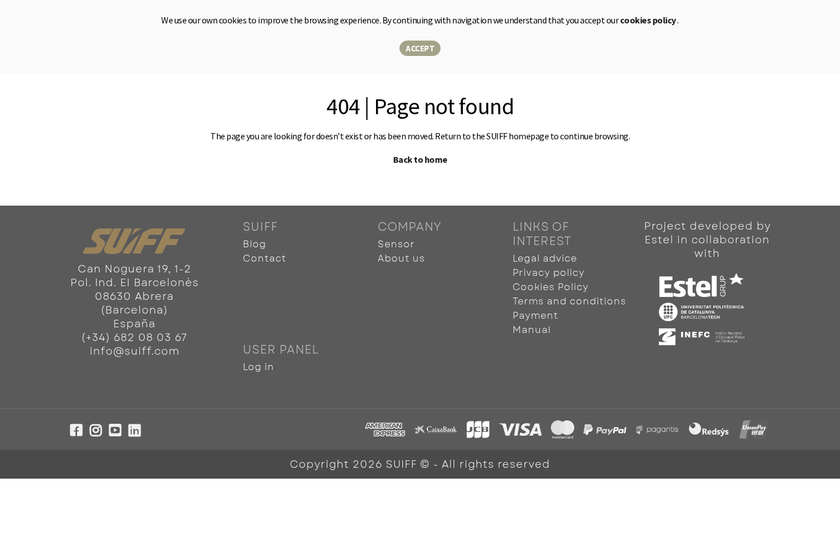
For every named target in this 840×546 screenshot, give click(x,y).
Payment (535, 315)
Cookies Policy (551, 287)
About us (401, 258)
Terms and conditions (569, 301)
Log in (258, 367)
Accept (420, 48)
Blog (254, 244)
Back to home (420, 159)
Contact (264, 258)
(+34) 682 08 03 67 (134, 337)
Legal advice (545, 258)
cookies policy (649, 20)
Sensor (396, 244)
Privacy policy (549, 272)
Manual (532, 329)
